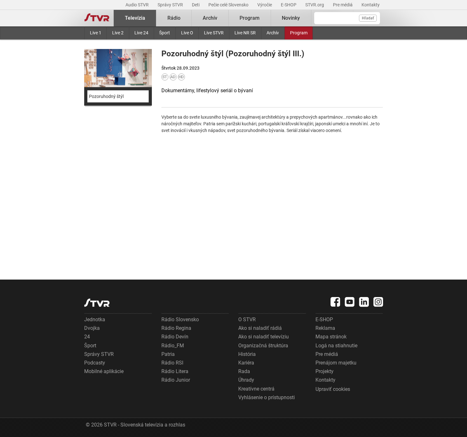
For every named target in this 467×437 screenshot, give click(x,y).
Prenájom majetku (335, 363)
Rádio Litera (174, 371)
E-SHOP (289, 4)
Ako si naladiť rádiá (260, 328)
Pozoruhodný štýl (106, 96)
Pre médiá (343, 4)
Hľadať (368, 18)
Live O (187, 32)
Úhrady (246, 380)
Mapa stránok (331, 337)
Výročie (265, 4)
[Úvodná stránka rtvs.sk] (97, 18)
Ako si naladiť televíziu (263, 337)
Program (299, 32)
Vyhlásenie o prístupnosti (266, 397)
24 (87, 337)
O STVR (247, 319)
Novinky (291, 18)
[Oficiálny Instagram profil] (378, 301)
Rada (244, 371)
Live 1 (95, 32)
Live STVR (214, 32)
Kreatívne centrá (256, 389)
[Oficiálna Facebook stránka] (335, 301)
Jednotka (94, 319)
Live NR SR (245, 32)
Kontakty (371, 4)
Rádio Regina (176, 328)
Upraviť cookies (332, 389)
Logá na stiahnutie (336, 346)
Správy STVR (171, 4)
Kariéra (246, 363)
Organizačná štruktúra (263, 346)
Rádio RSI (172, 363)
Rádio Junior (175, 380)
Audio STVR (137, 4)
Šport (164, 32)
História (247, 354)
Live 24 (141, 32)
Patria (168, 354)
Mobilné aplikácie (104, 371)
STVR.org (315, 4)
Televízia (135, 18)
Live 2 (118, 32)
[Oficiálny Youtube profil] (349, 301)
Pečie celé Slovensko (228, 4)
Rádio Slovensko (180, 319)
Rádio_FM (172, 346)
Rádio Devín (174, 337)
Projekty (324, 371)
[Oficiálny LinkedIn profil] (364, 301)
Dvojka (92, 328)
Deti (196, 4)
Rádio (173, 18)
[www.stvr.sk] (97, 302)
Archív (273, 32)
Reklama (325, 328)
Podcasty (94, 363)
